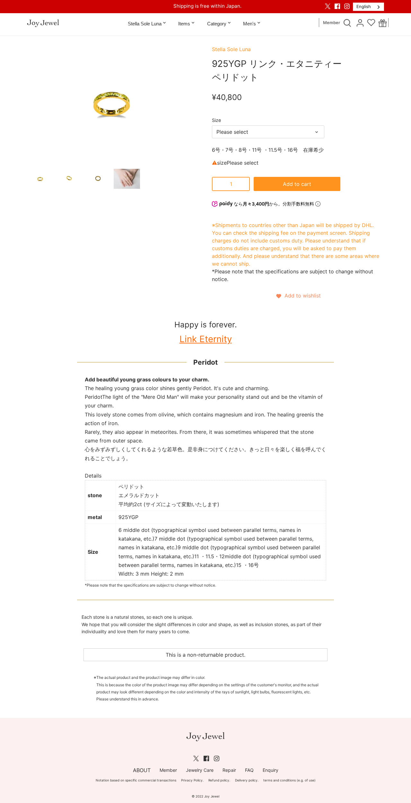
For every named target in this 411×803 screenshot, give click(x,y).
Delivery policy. (246, 780)
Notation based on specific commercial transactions (136, 780)
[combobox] (368, 7)
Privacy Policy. (192, 780)
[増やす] (243, 184)
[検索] (347, 22)
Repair (229, 770)
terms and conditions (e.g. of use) (289, 780)
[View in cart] (383, 22)
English (363, 6)
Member (331, 22)
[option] (40, 179)
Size (216, 120)
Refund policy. (219, 780)
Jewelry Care (200, 770)
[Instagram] (347, 6)
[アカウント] (360, 22)
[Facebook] (337, 6)
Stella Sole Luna (231, 49)
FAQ (249, 770)
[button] (298, 295)
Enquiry (270, 770)
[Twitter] (327, 6)
